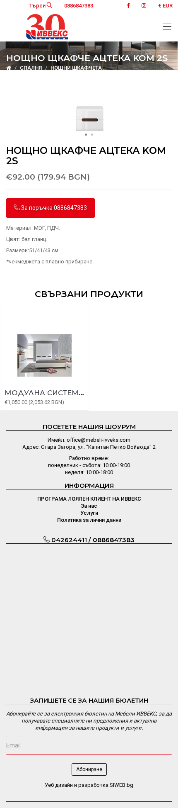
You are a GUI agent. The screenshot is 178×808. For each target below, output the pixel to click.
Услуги (89, 513)
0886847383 (78, 5)
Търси (38, 5)
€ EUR (165, 5)
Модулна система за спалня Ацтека (84, 393)
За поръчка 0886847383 (53, 207)
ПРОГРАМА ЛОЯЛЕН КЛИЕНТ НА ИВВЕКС (89, 499)
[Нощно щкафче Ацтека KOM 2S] (89, 117)
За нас (89, 506)
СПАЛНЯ (31, 68)
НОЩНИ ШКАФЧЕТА (76, 68)
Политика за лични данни (89, 520)
